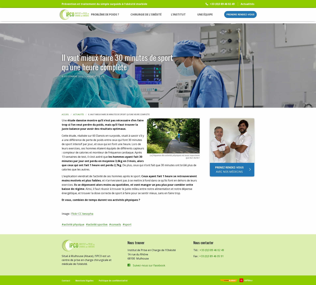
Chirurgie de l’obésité (146, 14)
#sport (127, 224)
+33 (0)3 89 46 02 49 (222, 4)
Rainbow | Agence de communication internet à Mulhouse (246, 280)
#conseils (115, 224)
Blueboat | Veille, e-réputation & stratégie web (228, 281)
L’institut (178, 14)
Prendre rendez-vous (240, 14)
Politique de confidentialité (113, 280)
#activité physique (73, 224)
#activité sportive (96, 224)
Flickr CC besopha (82, 214)
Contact (66, 280)
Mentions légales (84, 280)
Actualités (247, 4)
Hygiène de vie (96, 76)
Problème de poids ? (105, 14)
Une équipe (205, 14)
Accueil (65, 114)
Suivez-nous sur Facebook (149, 265)
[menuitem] (105, 14)
